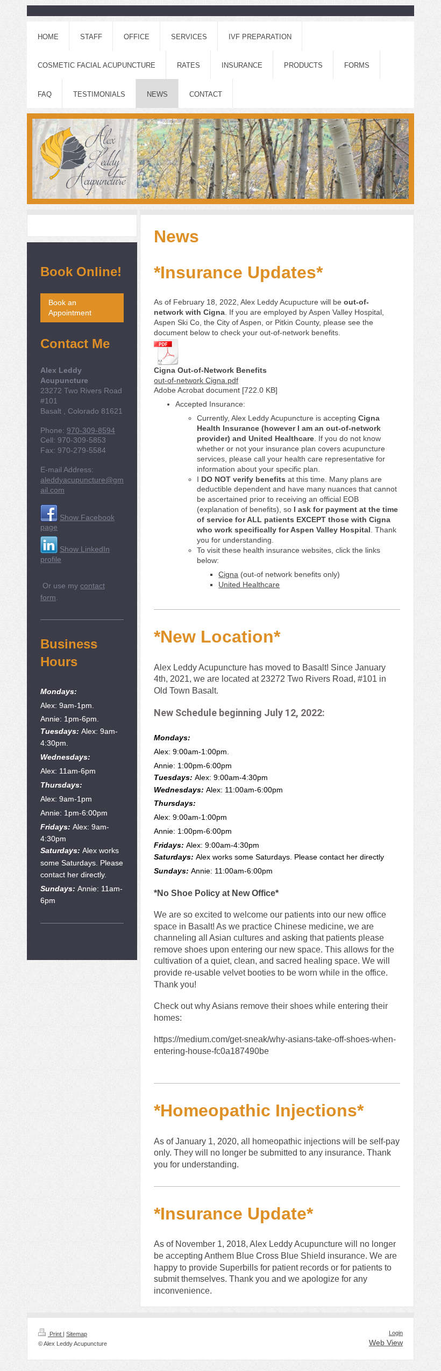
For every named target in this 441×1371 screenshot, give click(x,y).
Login (396, 1333)
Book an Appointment (69, 307)
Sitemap (76, 1334)
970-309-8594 (91, 430)
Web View (386, 1342)
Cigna (228, 574)
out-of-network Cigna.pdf (196, 380)
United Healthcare (249, 584)
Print (55, 1334)
